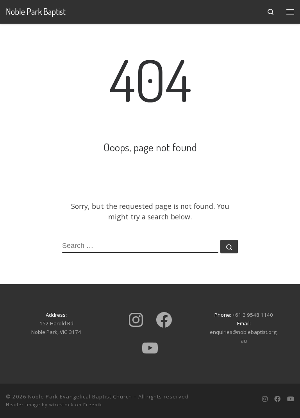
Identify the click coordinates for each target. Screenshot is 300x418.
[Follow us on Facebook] (277, 399)
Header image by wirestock (39, 404)
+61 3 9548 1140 (252, 314)
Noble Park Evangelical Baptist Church (80, 396)
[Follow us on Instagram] (265, 399)
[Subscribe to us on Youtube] (290, 399)
